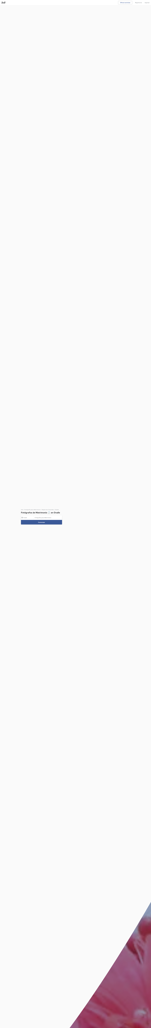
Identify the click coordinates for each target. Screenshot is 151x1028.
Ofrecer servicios (125, 2)
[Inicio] (3, 2)
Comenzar (41, 522)
